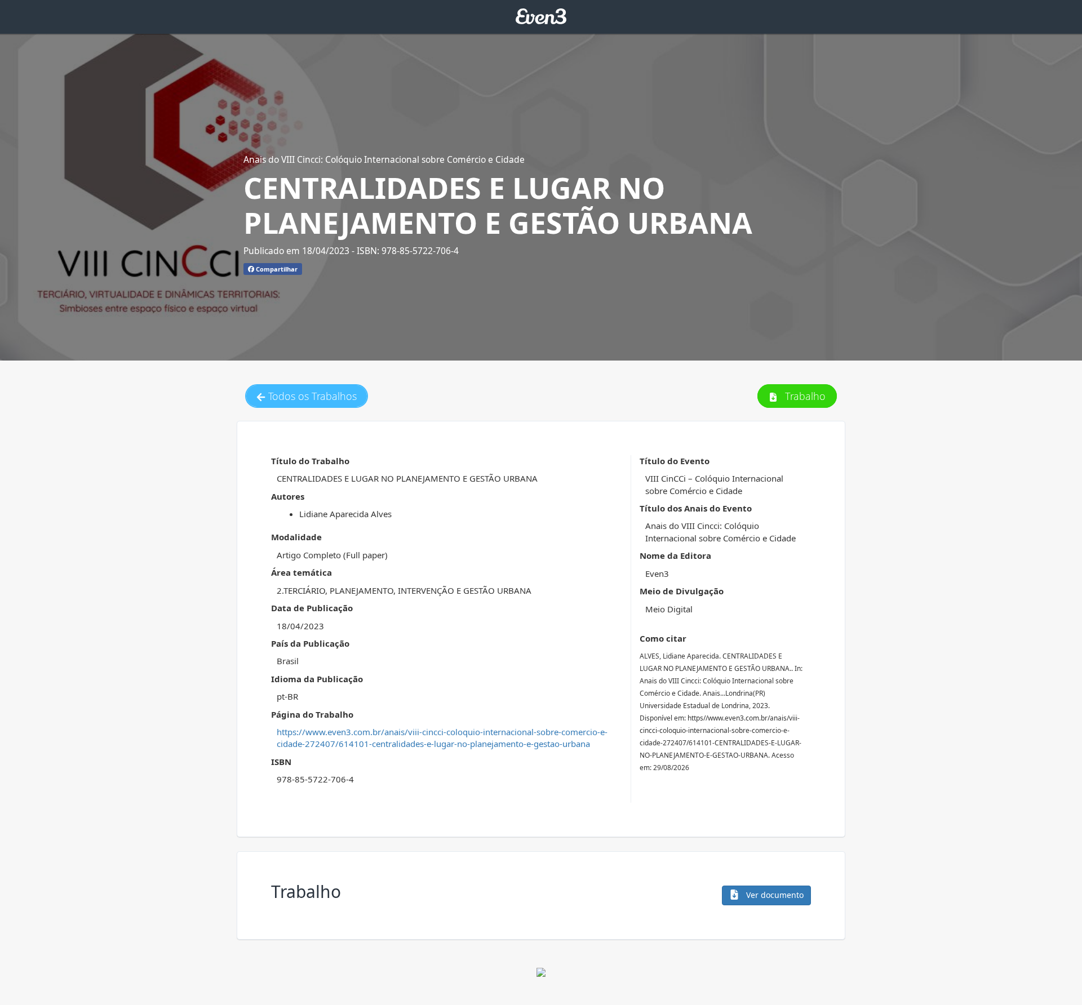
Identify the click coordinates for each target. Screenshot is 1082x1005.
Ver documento (774, 895)
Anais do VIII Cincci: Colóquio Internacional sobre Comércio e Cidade (384, 159)
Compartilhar (276, 269)
